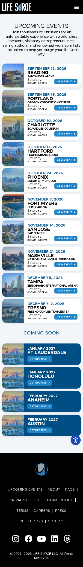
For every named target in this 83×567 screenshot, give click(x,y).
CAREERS (41, 510)
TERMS (22, 510)
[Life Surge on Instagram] (16, 539)
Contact (56, 521)
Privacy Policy (25, 500)
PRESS (60, 510)
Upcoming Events (25, 489)
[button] (77, 7)
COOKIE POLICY (58, 500)
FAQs (70, 489)
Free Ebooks (30, 521)
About (53, 489)
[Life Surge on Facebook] (29, 539)
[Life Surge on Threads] (67, 539)
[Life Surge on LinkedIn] (54, 539)
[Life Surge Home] (17, 7)
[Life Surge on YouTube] (41, 539)
